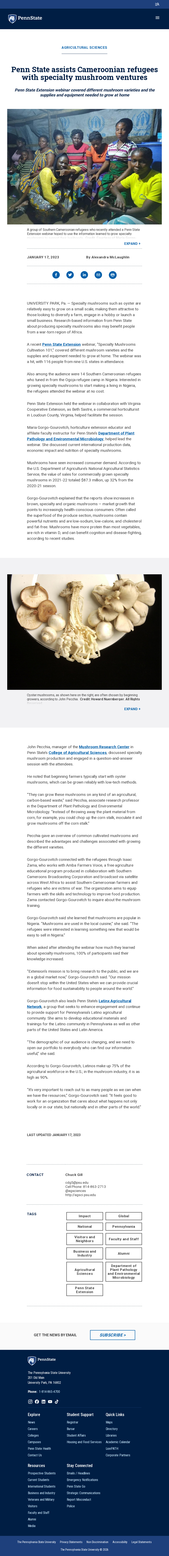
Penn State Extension (61, 344)
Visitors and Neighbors (84, 1239)
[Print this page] (113, 275)
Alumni (124, 1253)
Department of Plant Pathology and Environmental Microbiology (124, 1272)
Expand (131, 244)
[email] (98, 275)
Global (123, 1216)
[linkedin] (84, 275)
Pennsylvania (123, 1226)
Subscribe (111, 1335)
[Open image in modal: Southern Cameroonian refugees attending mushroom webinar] (84, 166)
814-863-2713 (94, 1187)
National (85, 1226)
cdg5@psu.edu (76, 1182)
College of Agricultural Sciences (78, 752)
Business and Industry (84, 1253)
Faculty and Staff (124, 1239)
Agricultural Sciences (84, 48)
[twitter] (70, 275)
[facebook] (56, 275)
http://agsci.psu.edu (80, 1195)
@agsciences (75, 1191)
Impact (85, 1216)
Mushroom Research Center (104, 746)
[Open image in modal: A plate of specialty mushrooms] (84, 632)
